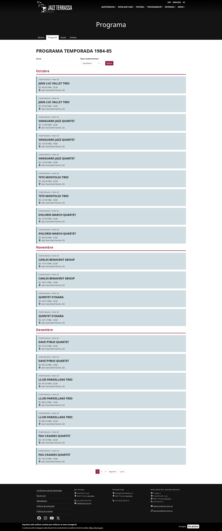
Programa (52, 37)
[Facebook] (39, 518)
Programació (154, 7)
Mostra (41, 37)
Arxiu (181, 7)
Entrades (169, 7)
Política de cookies (45, 511)
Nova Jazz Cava (125, 7)
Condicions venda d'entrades (49, 490)
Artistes (73, 37)
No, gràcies (193, 526)
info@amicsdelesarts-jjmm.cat (163, 506)
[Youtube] (51, 518)
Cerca (38, 58)
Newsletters (42, 501)
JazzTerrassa (108, 7)
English (177, 2)
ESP (169, 2)
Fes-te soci (41, 495)
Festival (140, 7)
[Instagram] (45, 518)
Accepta (182, 526)
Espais (63, 37)
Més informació (96, 527)
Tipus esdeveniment (89, 58)
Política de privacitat (45, 506)
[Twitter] (58, 518)
